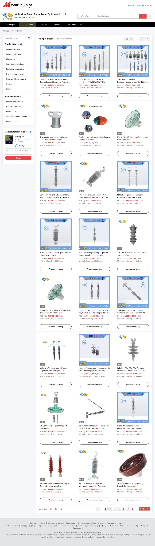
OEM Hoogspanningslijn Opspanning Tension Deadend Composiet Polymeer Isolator (54, 82)
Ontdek (57, 24)
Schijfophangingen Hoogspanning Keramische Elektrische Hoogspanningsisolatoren (130, 486)
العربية (106, 526)
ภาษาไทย (129, 526)
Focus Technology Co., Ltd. (74, 533)
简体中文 (24, 526)
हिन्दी (121, 526)
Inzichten (122, 523)
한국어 (99, 526)
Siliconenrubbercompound (16, 79)
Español (55, 526)
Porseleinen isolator (13, 54)
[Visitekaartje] (30, 131)
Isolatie (9, 84)
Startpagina (10, 24)
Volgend (143, 509)
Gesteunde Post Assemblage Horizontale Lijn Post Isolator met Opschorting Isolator (94, 428)
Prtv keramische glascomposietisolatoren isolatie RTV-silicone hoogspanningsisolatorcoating (94, 139)
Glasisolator (10, 59)
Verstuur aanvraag (56, 96)
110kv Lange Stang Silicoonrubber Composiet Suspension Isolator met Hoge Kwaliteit (132, 312)
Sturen (18, 158)
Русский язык (89, 526)
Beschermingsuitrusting (15, 69)
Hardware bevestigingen (15, 64)
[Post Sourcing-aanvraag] (150, 16)
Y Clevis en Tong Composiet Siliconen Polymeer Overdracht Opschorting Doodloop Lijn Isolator (53, 370)
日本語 (40, 526)
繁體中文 (32, 526)
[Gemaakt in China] (18, 5)
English (15, 526)
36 (56, 509)
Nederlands (114, 526)
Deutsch (63, 526)
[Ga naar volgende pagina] (147, 39)
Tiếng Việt (144, 526)
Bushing (9, 89)
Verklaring (42, 523)
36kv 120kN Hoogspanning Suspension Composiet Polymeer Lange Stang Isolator (93, 255)
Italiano (80, 526)
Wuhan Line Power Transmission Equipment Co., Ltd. (40, 14)
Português (71, 526)
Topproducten (111, 523)
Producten (29, 24)
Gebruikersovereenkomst (56, 523)
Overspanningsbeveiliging (15, 74)
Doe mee (138, 5)
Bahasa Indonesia (77, 528)
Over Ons (43, 24)
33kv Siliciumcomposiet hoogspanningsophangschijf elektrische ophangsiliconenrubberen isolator (132, 82)
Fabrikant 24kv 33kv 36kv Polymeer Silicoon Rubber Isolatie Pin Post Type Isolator (131, 370)
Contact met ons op (74, 24)
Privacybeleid (70, 523)
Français (47, 526)
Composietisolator (13, 49)
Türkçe (136, 526)
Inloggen (131, 5)
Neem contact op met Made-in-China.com (91, 523)
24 (51, 509)
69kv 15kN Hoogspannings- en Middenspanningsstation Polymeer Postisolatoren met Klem (92, 486)
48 (61, 509)
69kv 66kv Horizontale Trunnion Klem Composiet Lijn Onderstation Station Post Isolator (94, 197)
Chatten (20, 145)
